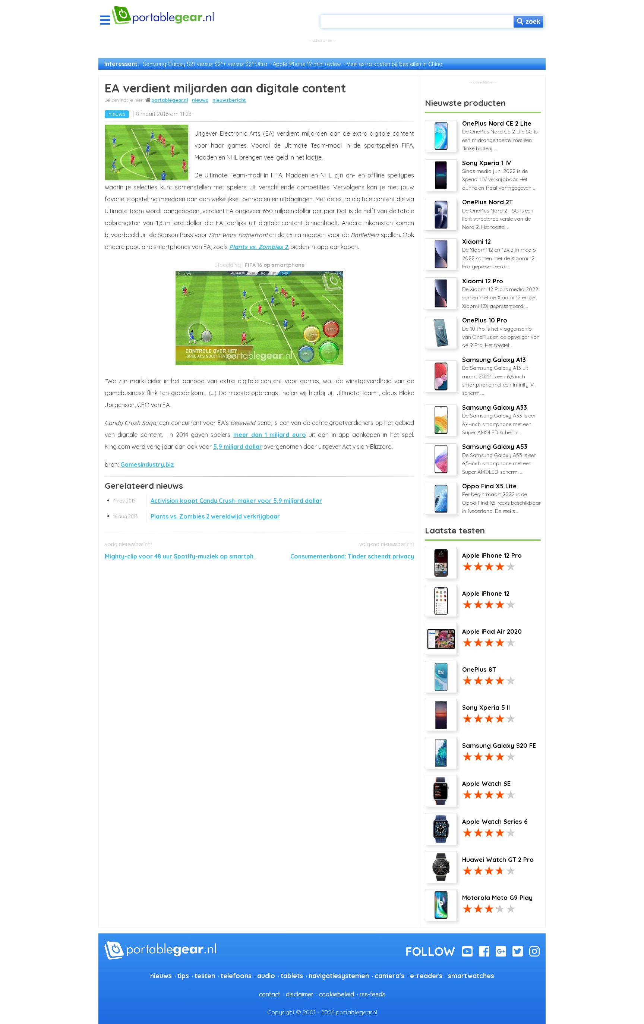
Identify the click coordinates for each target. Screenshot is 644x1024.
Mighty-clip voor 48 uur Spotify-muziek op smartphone (185, 556)
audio (266, 975)
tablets (292, 975)
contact (269, 994)
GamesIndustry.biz (147, 464)
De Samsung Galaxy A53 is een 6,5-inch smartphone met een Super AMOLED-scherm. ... (499, 459)
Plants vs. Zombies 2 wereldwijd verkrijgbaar (196, 516)
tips (183, 975)
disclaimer (299, 994)
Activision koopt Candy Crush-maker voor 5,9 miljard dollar (217, 500)
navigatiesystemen (339, 975)
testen (205, 975)
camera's (389, 975)
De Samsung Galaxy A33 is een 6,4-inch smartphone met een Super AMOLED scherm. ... (499, 420)
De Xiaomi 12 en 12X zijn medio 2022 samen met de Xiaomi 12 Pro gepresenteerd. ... (499, 254)
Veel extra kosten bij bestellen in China (394, 64)
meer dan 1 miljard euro (269, 434)
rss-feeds (372, 994)
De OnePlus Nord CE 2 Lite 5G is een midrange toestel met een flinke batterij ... (499, 136)
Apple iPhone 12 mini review (307, 64)
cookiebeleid (336, 994)
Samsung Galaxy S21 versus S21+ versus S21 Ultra (205, 64)
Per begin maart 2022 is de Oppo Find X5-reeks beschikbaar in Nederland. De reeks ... (501, 498)
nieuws (200, 100)
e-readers (426, 975)
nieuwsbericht (229, 100)
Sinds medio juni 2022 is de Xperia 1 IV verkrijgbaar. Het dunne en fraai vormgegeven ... (498, 175)
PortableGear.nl (169, 100)
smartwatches (471, 975)
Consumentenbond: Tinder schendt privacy (352, 556)
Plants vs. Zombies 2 (258, 247)
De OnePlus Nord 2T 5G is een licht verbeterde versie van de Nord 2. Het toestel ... (497, 214)
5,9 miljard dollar (237, 446)
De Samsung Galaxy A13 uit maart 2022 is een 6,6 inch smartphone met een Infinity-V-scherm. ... (499, 376)
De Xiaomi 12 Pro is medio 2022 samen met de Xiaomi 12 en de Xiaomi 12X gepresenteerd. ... (500, 293)
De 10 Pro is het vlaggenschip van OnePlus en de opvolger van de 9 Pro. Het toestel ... (501, 332)
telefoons (236, 975)
